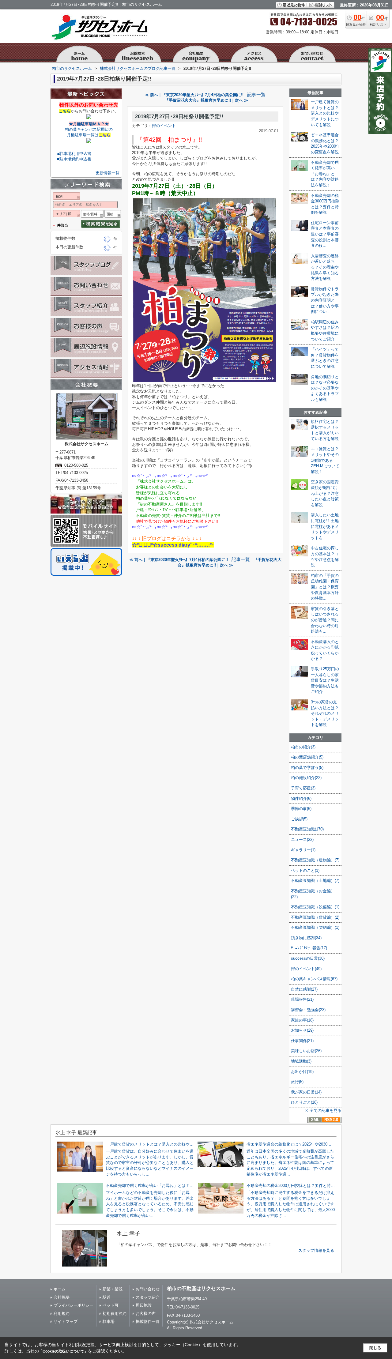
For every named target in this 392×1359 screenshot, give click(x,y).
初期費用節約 (114, 1313)
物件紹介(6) (301, 798)
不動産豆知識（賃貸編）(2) (315, 917)
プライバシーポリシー (73, 1305)
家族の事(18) (302, 1020)
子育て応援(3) (303, 788)
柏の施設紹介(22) (306, 777)
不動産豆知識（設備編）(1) (315, 907)
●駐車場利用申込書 (74, 153)
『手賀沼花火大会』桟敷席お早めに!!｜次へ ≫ (206, 100)
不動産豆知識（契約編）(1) (315, 927)
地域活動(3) (301, 1061)
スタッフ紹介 (148, 1297)
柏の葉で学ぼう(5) (307, 767)
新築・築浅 (113, 1289)
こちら (65, 111)
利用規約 (62, 1313)
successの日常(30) (308, 958)
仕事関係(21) (302, 1040)
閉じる (375, 1348)
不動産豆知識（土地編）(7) (315, 880)
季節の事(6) (301, 808)
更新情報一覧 (107, 173)
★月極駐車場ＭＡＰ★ (89, 124)
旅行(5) (297, 1081)
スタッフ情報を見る (316, 1250)
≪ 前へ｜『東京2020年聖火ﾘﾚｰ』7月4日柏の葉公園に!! (194, 94)
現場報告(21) (302, 999)
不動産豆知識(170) (307, 829)
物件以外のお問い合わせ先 (88, 104)
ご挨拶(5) (299, 819)
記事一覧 (256, 94)
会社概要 (62, 1297)
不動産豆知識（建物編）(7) (315, 860)
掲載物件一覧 (148, 1321)
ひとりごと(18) (304, 1102)
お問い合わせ (148, 1289)
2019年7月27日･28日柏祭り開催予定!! (179, 116)
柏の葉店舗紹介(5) (307, 757)
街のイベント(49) (306, 968)
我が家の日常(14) (306, 1092)
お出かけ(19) (302, 1071)
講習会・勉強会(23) (308, 1009)
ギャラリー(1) (303, 850)
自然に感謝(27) (304, 989)
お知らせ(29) (302, 1030)
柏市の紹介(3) (303, 747)
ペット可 (111, 1305)
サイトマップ (65, 1321)
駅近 (107, 1297)
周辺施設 (144, 1305)
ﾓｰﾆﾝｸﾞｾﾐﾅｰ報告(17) (309, 948)
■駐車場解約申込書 (74, 159)
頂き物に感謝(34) (306, 937)
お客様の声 (146, 1313)
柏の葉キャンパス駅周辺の (89, 129)
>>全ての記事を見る (323, 1110)
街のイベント (164, 125)
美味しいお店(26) (306, 1050)
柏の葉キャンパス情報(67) (314, 979)
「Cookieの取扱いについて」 (63, 1351)
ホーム (60, 1289)
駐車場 (109, 1321)
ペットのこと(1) (305, 870)
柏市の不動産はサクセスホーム (201, 1288)
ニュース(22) (302, 839)
